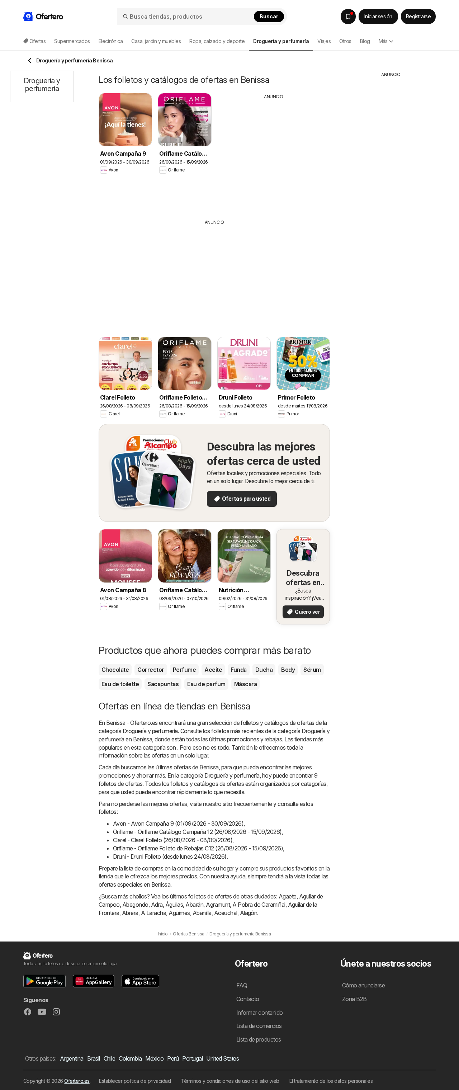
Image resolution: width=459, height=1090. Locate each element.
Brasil (93, 1058)
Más (383, 41)
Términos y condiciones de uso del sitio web (230, 1081)
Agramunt (218, 904)
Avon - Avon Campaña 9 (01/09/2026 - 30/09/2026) (178, 823)
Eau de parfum (206, 684)
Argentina (71, 1058)
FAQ (241, 985)
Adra (157, 904)
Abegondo (135, 904)
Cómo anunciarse (363, 985)
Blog (365, 41)
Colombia (130, 1058)
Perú (173, 1058)
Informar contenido (259, 1012)
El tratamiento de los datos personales (331, 1081)
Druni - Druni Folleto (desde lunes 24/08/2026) (170, 856)
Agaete (288, 896)
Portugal (192, 1058)
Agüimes (179, 912)
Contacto (247, 998)
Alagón (248, 912)
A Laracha (153, 912)
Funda (238, 669)
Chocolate (115, 669)
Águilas (174, 904)
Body (288, 669)
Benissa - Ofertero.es (131, 722)
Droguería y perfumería (150, 731)
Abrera (130, 912)
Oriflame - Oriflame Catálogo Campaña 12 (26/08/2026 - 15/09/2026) (197, 831)
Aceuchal (225, 912)
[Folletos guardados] (348, 16)
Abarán (194, 904)
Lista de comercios (259, 1025)
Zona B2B (354, 998)
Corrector (150, 669)
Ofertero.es (76, 1081)
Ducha (264, 669)
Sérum (312, 669)
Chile (109, 1058)
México (154, 1058)
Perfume (184, 669)
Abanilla (202, 912)
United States (222, 1058)
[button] (44, 981)
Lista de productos (258, 1039)
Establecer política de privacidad (135, 1081)
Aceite (213, 669)
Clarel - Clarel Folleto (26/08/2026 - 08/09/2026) (172, 840)
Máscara (245, 684)
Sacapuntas (163, 684)
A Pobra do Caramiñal (258, 904)
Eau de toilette (120, 684)
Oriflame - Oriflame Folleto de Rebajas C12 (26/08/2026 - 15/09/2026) (198, 848)
